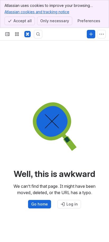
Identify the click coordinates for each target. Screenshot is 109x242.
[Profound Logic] (27, 34)
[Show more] (101, 34)
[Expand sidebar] (7, 34)
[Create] (91, 34)
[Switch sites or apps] (17, 34)
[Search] (38, 34)
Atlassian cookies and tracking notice (36, 12)
